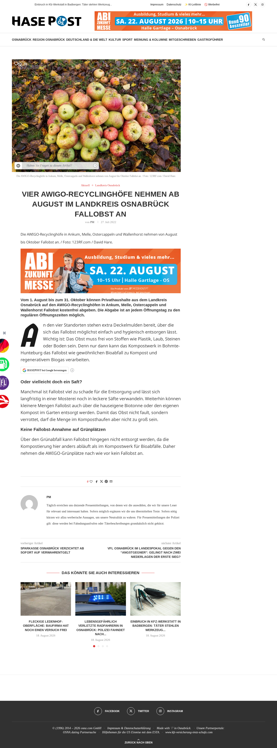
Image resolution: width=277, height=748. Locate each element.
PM (92, 222)
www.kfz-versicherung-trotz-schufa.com (189, 732)
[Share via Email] (111, 481)
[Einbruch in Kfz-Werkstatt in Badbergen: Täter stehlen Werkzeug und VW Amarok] (155, 599)
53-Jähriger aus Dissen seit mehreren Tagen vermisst (66, 4)
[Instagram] (262, 4)
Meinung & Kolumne (150, 39)
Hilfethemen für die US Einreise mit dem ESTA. (131, 732)
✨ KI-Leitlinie (193, 4)
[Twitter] (255, 4)
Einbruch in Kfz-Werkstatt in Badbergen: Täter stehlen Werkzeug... (155, 625)
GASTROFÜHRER (210, 39)
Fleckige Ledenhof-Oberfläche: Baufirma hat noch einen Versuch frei (46, 625)
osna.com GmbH (91, 728)
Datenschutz (174, 4)
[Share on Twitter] (101, 481)
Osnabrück (21, 39)
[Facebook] (248, 4)
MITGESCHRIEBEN (182, 39)
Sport (127, 39)
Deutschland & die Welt (86, 39)
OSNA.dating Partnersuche (79, 732)
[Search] (263, 39)
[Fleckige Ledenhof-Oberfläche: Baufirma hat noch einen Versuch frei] (46, 599)
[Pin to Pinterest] (106, 481)
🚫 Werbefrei (212, 4)
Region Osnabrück (49, 39)
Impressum (156, 4)
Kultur (115, 39)
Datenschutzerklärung (137, 728)
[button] (23, 4)
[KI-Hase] (18, 165)
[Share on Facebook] (96, 481)
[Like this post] (91, 481)
